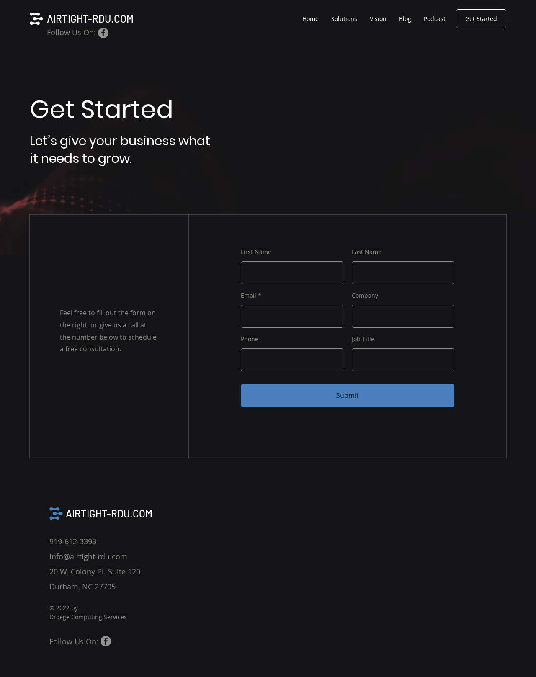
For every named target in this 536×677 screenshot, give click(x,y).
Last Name (366, 252)
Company (365, 296)
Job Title (363, 339)
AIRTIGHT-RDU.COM (90, 19)
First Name (256, 252)
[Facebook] (103, 33)
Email (248, 296)
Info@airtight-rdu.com (88, 556)
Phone (249, 339)
